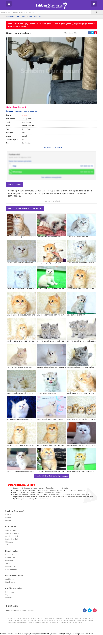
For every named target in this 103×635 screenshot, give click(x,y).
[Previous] (7, 71)
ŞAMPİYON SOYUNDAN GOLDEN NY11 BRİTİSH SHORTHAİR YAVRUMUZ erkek (32, 341)
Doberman (9, 592)
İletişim (8, 520)
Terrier (8, 563)
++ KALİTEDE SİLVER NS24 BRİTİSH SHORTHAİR (83, 263)
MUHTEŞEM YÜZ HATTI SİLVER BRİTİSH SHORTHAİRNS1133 (57, 419)
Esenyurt (18, 111)
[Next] (95, 71)
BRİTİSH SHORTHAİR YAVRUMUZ (47, 393)
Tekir (7, 545)
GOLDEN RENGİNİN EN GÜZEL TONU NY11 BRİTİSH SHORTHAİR (28, 315)
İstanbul (9, 111)
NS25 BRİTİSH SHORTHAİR (76, 315)
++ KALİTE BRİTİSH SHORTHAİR (77, 237)
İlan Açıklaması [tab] (14, 184)
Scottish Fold (10, 530)
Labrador (8, 598)
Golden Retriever (12, 555)
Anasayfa (10, 16)
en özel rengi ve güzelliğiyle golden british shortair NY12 (56, 471)
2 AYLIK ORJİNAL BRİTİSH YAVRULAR (49, 237)
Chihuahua (9, 561)
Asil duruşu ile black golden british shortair (21, 237)
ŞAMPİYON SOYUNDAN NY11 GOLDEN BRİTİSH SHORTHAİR (26, 445)
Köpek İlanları (10, 582)
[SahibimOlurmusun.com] (51, 5)
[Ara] (97, 12)
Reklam (8, 518)
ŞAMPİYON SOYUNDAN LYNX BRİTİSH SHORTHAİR (23, 263)
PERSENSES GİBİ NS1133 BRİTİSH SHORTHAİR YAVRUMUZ (26, 393)
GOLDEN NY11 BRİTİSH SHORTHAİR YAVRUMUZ (52, 315)
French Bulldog (11, 569)
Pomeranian (10, 558)
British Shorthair (35, 16)
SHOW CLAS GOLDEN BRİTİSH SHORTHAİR (81, 419)
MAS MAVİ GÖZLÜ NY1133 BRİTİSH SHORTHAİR (52, 289)
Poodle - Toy (10, 566)
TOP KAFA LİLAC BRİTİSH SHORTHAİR (19, 367)
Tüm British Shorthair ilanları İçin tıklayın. (51, 476)
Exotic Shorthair (11, 539)
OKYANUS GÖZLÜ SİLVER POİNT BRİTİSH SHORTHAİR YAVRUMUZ (59, 367)
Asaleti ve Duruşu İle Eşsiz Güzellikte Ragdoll (22, 471)
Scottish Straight (12, 533)
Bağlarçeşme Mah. (31, 111)
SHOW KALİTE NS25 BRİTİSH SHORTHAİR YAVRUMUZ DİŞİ (26, 289)
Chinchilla (9, 542)
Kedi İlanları (21, 16)
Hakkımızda (9, 515)
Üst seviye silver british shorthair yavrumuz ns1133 (24, 419)
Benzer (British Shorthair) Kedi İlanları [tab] (25, 208)
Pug (6, 595)
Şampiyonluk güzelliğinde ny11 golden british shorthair (55, 263)
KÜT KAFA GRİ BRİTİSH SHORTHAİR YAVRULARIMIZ (53, 341)
